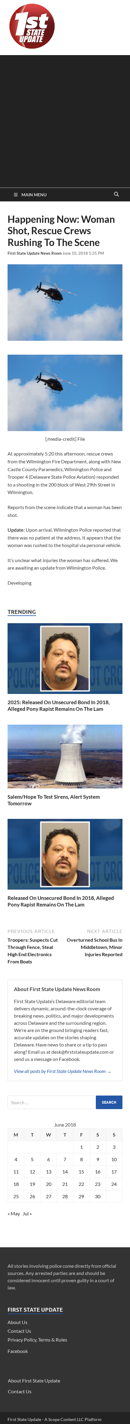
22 (81, 1184)
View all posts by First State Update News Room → (63, 1071)
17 (114, 1171)
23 (97, 1184)
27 (48, 1196)
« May (14, 1213)
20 (48, 1184)
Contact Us (19, 1331)
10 (114, 1159)
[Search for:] (65, 1102)
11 (16, 1171)
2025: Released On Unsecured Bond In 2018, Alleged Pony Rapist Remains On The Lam (59, 705)
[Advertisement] (65, 120)
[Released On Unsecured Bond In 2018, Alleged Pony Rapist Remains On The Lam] (65, 891)
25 (16, 1196)
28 (65, 1196)
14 (65, 1171)
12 (32, 1171)
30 (97, 1196)
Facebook (18, 1351)
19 (32, 1184)
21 (65, 1184)
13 (48, 1171)
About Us (18, 1322)
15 (81, 1171)
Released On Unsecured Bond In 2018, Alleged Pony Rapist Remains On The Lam (61, 901)
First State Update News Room (35, 253)
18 (16, 1184)
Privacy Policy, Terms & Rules (37, 1339)
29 (81, 1196)
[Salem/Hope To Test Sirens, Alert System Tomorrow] (65, 790)
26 (32, 1196)
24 (114, 1184)
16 (97, 1171)
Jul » (27, 1213)
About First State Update (34, 1380)
